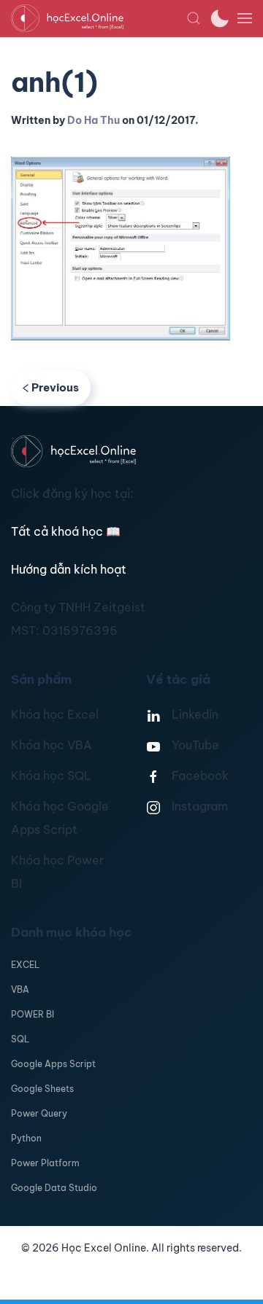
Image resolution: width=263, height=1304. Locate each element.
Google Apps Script (53, 1063)
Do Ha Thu (93, 120)
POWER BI (32, 1014)
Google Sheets (42, 1088)
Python (26, 1138)
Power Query (39, 1113)
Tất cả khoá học (66, 531)
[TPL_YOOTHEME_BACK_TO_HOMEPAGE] (98, 18)
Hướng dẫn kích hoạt (68, 569)
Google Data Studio (54, 1187)
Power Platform (45, 1162)
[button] (193, 18)
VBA (20, 989)
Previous (55, 387)
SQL (20, 1039)
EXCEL (25, 964)
